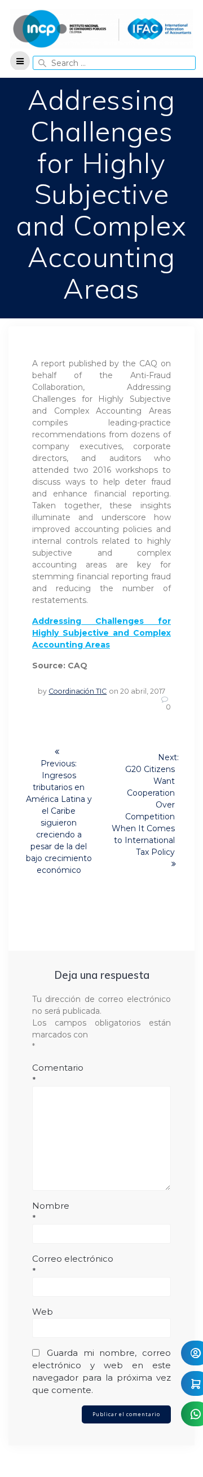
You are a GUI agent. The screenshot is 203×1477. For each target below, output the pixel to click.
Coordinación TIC (77, 691)
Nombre (50, 1211)
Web (42, 1311)
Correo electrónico (72, 1264)
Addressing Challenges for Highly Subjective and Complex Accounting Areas (101, 633)
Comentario (57, 1073)
